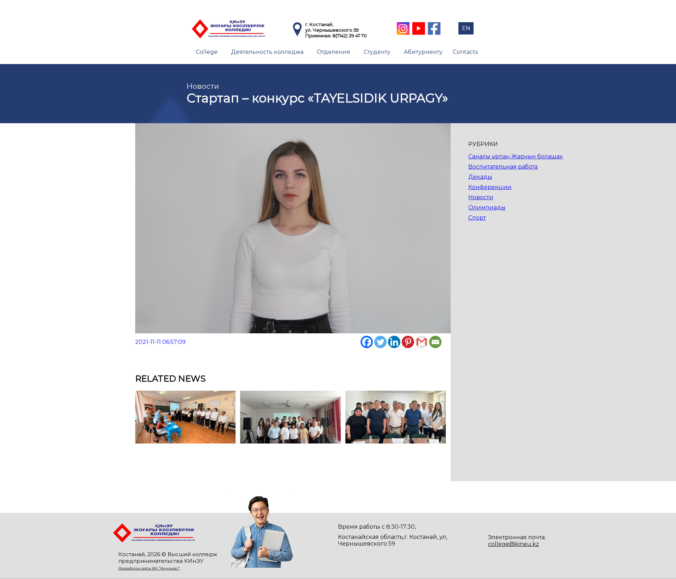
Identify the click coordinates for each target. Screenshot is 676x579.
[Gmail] (421, 342)
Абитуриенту (423, 52)
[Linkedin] (394, 342)
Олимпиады (487, 207)
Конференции (490, 187)
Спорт (477, 217)
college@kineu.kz (513, 544)
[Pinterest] (408, 342)
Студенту (377, 52)
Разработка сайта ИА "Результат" (149, 568)
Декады (480, 177)
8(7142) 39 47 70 (349, 35)
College (207, 52)
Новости (480, 197)
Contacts (465, 52)
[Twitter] (380, 342)
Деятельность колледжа (267, 52)
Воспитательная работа (503, 166)
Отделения (333, 52)
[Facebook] (367, 342)
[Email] (435, 342)
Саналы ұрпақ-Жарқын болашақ (515, 156)
